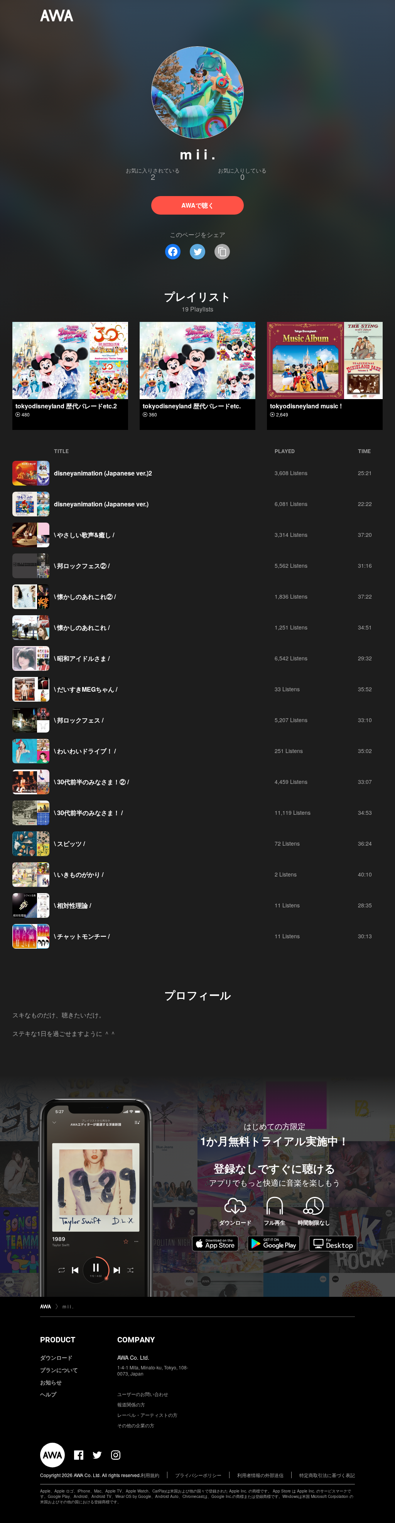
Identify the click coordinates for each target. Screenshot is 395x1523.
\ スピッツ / (69, 843)
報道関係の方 (131, 1404)
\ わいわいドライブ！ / (85, 750)
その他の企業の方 (135, 1425)
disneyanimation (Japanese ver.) (101, 503)
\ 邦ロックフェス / (78, 720)
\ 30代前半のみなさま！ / (88, 812)
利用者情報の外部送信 (260, 1475)
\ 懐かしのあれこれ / (82, 627)
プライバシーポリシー (198, 1475)
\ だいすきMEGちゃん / (85, 689)
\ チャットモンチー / (82, 936)
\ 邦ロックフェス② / (82, 565)
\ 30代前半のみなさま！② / (91, 781)
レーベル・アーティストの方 (147, 1414)
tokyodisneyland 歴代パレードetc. (192, 405)
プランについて (59, 1370)
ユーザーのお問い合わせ (142, 1394)
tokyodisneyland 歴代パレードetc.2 (66, 405)
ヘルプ (48, 1394)
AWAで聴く (197, 205)
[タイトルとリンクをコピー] (222, 251)
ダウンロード (56, 1357)
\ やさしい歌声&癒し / (84, 534)
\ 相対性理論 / (72, 905)
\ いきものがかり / (78, 874)
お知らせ (51, 1382)
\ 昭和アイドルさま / (82, 658)
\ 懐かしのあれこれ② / (85, 596)
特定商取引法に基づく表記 (327, 1475)
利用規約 (150, 1475)
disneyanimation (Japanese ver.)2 (103, 473)
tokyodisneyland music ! (306, 405)
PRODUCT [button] (57, 1339)
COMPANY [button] (136, 1339)
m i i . (67, 1306)
